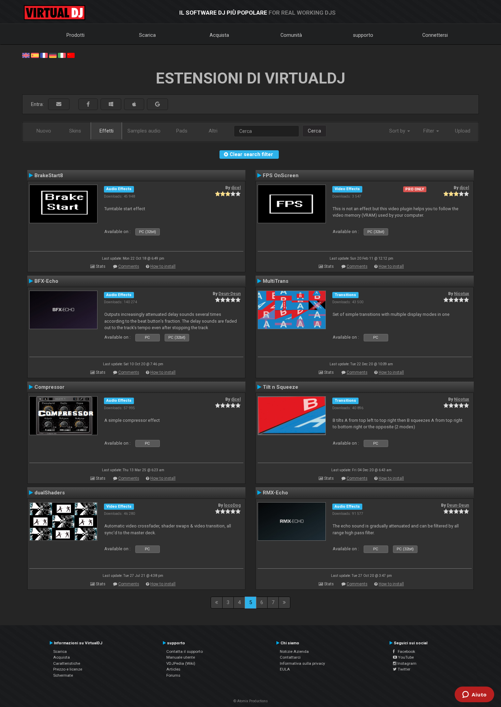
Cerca (314, 131)
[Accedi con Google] (157, 104)
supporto (363, 35)
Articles (173, 669)
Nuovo (43, 131)
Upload (462, 131)
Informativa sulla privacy (302, 663)
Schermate (63, 675)
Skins (75, 131)
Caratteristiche (66, 663)
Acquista (219, 35)
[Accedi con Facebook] (88, 104)
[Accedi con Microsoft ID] (111, 104)
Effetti (106, 131)
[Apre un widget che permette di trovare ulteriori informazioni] (474, 695)
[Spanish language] (35, 55)
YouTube (405, 657)
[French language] (44, 55)
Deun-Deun (229, 293)
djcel (236, 187)
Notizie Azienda (294, 651)
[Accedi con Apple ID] (134, 104)
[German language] (53, 55)
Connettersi (435, 35)
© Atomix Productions (250, 701)
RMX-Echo (275, 493)
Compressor (49, 387)
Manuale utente (180, 657)
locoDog (232, 505)
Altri (213, 131)
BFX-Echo (46, 281)
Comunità (291, 35)
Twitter (403, 669)
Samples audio (144, 131)
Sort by (398, 131)
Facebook (405, 651)
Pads (181, 131)
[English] (26, 55)
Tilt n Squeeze (280, 387)
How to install (163, 266)
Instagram (406, 663)
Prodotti (75, 35)
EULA (285, 669)
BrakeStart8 (48, 175)
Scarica (147, 35)
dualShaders (49, 493)
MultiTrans (275, 281)
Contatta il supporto (184, 651)
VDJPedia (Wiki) (180, 663)
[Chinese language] (71, 55)
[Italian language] (61, 55)
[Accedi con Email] (59, 104)
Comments (128, 266)
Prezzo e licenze (67, 669)
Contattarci (290, 657)
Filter (429, 131)
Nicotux (461, 293)
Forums (173, 675)
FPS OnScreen (281, 175)
